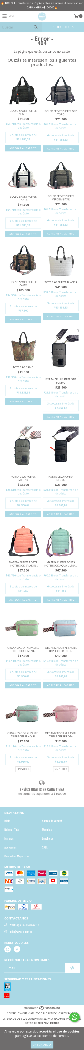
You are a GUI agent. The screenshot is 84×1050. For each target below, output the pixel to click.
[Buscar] (35, 27)
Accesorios (10, 847)
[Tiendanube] (42, 1009)
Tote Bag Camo (23, 367)
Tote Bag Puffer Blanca (61, 282)
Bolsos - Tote (11, 829)
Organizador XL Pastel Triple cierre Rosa (61, 735)
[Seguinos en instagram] (7, 949)
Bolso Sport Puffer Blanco (23, 198)
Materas (9, 838)
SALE (45, 847)
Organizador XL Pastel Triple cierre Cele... (61, 649)
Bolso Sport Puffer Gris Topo (61, 113)
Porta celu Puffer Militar (23, 478)
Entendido (42, 1045)
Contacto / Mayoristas (16, 856)
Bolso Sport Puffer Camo (23, 283)
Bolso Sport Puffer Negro (23, 112)
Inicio (7, 821)
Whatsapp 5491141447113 (24, 925)
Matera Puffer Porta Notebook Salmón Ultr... (23, 564)
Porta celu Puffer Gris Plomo (60, 381)
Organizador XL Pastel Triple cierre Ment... (23, 649)
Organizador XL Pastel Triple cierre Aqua (23, 735)
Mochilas (47, 829)
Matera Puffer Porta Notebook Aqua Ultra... (61, 564)
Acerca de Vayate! (52, 821)
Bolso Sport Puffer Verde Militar (61, 198)
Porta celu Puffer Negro (60, 478)
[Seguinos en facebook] (17, 949)
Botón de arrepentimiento (42, 1023)
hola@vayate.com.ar (20, 931)
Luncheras (47, 838)
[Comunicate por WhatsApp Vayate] (74, 1017)
